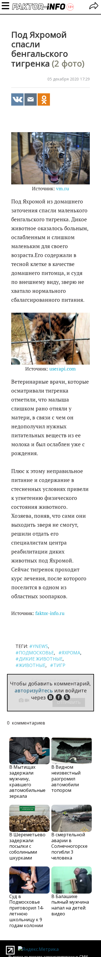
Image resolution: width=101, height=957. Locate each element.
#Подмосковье (34, 653)
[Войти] (94, 6)
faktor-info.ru (50, 613)
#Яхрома (69, 653)
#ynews (38, 646)
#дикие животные (39, 659)
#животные (30, 665)
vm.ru (62, 189)
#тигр (57, 665)
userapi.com (62, 369)
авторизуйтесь (34, 690)
